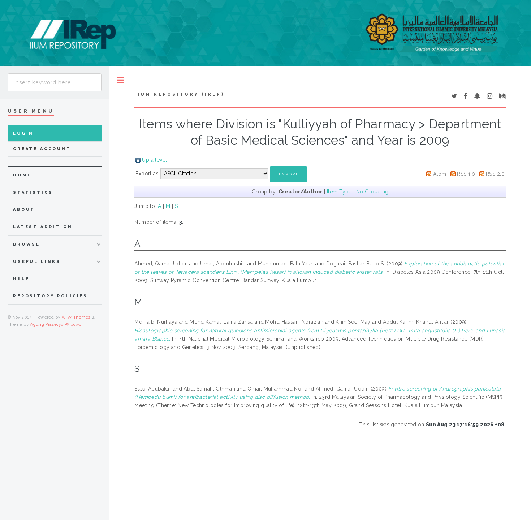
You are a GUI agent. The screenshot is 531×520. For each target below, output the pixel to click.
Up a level (154, 160)
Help (21, 278)
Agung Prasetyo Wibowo (56, 324)
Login (23, 133)
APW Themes (76, 317)
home (22, 175)
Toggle (120, 80)
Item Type (339, 192)
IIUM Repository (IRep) (179, 94)
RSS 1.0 (466, 174)
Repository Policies (50, 296)
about (24, 209)
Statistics (33, 192)
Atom (439, 174)
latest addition (43, 227)
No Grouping (372, 192)
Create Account (42, 148)
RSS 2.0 (495, 174)
